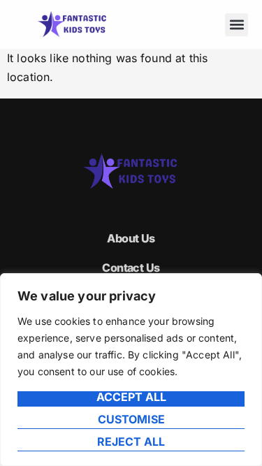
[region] (131, 369)
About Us (131, 238)
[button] (236, 24)
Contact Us (130, 268)
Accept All (131, 397)
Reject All (131, 442)
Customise (131, 420)
